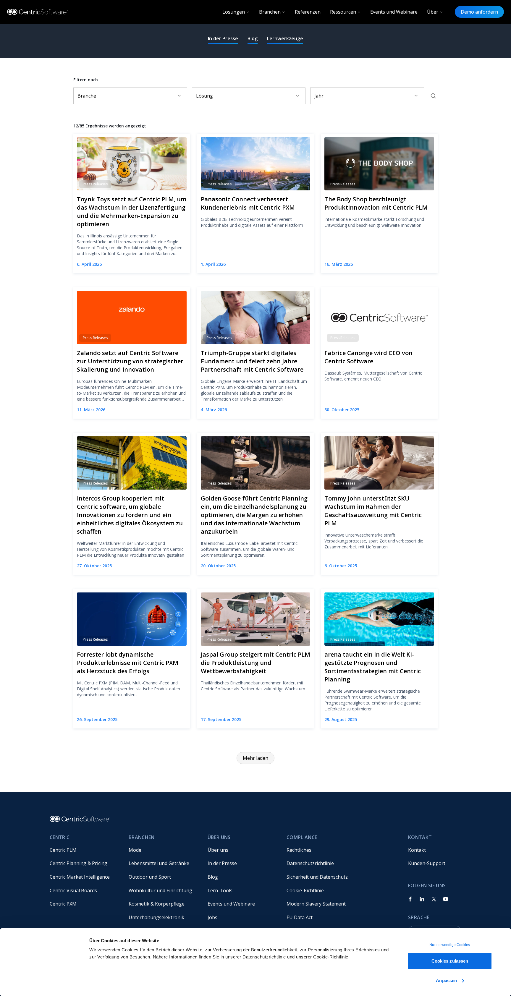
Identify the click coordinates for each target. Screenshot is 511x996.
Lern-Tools (220, 890)
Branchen (270, 12)
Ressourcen (343, 12)
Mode (135, 850)
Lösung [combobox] (204, 96)
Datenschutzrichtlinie (310, 863)
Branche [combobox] (86, 96)
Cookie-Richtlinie (305, 890)
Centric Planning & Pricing (78, 863)
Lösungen (233, 12)
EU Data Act (300, 917)
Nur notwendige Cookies (449, 945)
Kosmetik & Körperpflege (157, 904)
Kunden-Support (426, 863)
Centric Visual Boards (73, 890)
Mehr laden (255, 758)
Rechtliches (299, 850)
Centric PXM (63, 904)
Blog (253, 38)
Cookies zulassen (449, 960)
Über (432, 12)
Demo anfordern (479, 12)
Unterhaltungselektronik (156, 917)
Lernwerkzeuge (285, 38)
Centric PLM (63, 850)
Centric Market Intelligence (80, 877)
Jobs (212, 917)
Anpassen (446, 980)
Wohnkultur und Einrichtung (160, 890)
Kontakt (417, 850)
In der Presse (223, 38)
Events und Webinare (394, 12)
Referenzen (308, 12)
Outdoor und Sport (150, 877)
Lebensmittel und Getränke (159, 863)
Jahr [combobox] (319, 96)
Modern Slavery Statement (316, 904)
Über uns (218, 850)
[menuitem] (84, 850)
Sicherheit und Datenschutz (317, 877)
